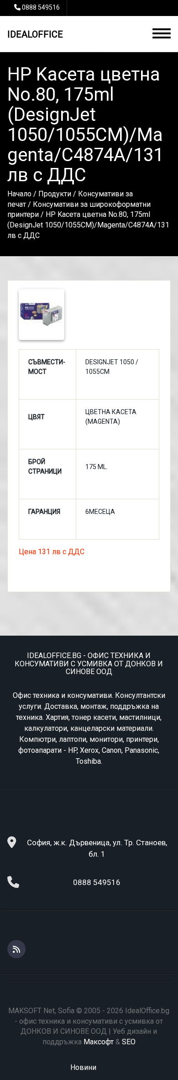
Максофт (99, 1041)
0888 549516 (41, 7)
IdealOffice (35, 34)
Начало (19, 193)
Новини (83, 1067)
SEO (129, 1041)
